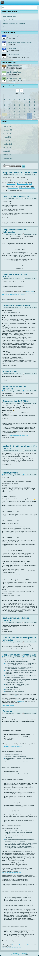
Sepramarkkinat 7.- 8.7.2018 (15, 401)
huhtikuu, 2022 (7, 154)
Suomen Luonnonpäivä (13, 36)
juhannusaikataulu (12, 188)
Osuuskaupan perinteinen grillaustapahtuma (19, 42)
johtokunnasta (20, 701)
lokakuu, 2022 (7, 137)
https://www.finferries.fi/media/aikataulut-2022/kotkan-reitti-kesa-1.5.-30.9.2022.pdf (19, 293)
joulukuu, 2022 (7, 133)
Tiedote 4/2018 (14, 695)
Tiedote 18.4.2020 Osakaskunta (17, 305)
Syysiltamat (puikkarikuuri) (14, 66)
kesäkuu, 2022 (7, 147)
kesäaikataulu (11, 184)
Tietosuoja (6, 27)
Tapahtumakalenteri (8, 20)
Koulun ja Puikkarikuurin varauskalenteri (14, 23)
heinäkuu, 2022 (7, 144)
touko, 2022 (6, 151)
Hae (23, 166)
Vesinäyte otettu (10, 473)
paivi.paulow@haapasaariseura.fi (13, 746)
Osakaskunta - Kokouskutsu (16, 196)
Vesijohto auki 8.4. (11, 371)
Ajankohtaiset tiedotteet (9, 16)
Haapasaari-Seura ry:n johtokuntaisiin (23, 945)
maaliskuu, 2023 (7, 130)
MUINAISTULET (12, 48)
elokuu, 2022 (6, 140)
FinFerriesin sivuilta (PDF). (24, 184)
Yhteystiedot (15, 953)
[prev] (17, 90)
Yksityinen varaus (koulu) (14, 72)
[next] (21, 90)
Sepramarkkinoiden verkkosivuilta (18, 435)
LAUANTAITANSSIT (13, 55)
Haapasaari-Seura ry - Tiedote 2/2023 (20, 172)
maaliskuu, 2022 (7, 158)
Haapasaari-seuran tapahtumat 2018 (19, 655)
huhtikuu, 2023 (7, 126)
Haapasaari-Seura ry (8, 705)
